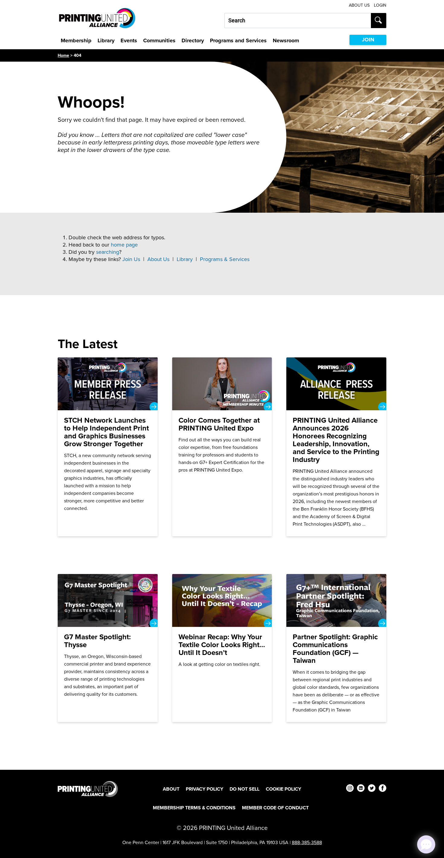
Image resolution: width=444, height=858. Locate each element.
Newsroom (286, 40)
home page (124, 245)
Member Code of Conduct (275, 807)
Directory (193, 40)
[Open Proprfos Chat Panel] (426, 844)
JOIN (368, 40)
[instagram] (350, 789)
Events (129, 40)
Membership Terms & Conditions (194, 807)
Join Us (131, 259)
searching (107, 252)
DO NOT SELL (244, 788)
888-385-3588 (307, 842)
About (171, 788)
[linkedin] (361, 789)
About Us (359, 5)
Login (380, 5)
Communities (159, 40)
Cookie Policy (283, 788)
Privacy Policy (204, 788)
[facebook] (382, 789)
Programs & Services (224, 259)
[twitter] (371, 789)
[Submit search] (378, 20)
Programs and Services (238, 40)
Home (63, 55)
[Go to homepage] (88, 789)
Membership (76, 40)
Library (106, 40)
